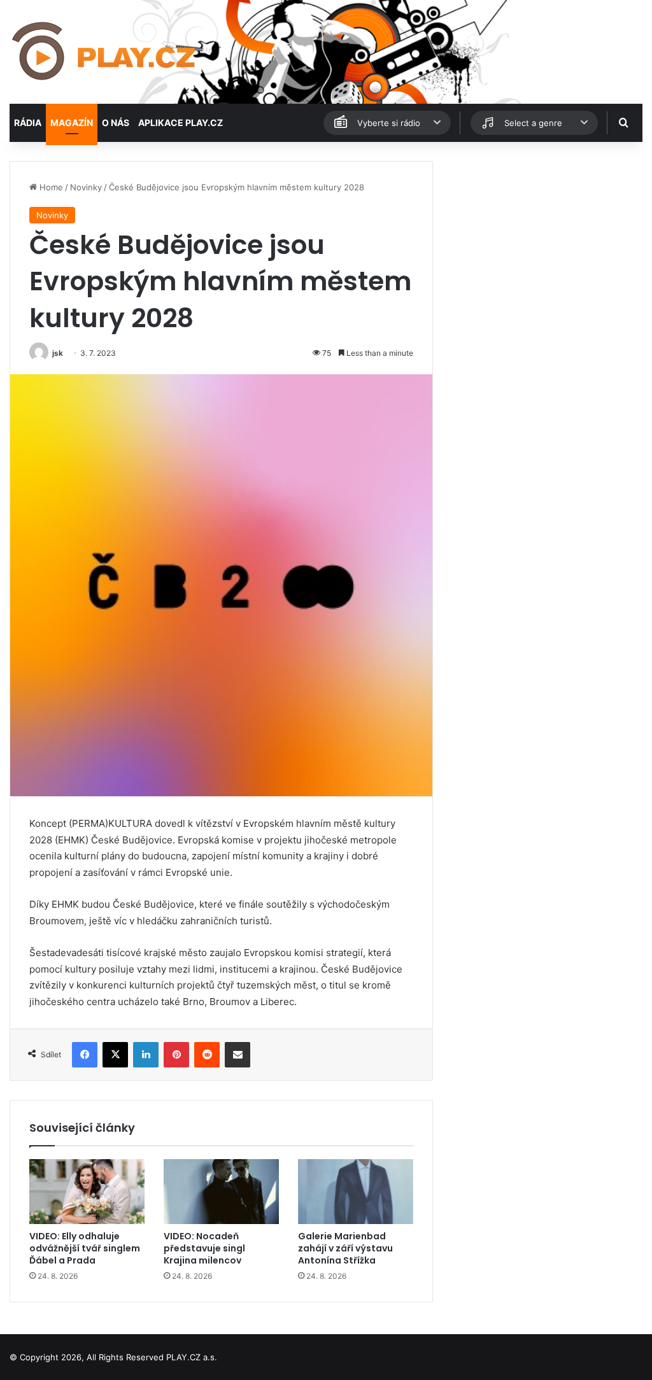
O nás (115, 122)
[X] (115, 1054)
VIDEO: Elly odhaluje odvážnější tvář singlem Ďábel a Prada (84, 1248)
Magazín (71, 122)
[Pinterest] (176, 1054)
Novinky (86, 187)
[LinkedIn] (146, 1054)
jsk (57, 353)
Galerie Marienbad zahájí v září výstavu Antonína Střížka (345, 1248)
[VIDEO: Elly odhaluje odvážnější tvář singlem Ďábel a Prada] (87, 1191)
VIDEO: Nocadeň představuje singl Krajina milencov (204, 1248)
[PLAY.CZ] (105, 52)
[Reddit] (207, 1054)
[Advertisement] (543, 240)
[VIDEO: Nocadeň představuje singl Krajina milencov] (221, 1191)
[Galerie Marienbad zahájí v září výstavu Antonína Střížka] (355, 1191)
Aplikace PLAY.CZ (180, 122)
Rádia (27, 122)
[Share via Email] (237, 1054)
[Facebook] (84, 1054)
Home (50, 187)
